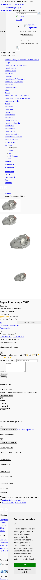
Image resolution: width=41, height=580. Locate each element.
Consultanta (5, 472)
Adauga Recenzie (7, 395)
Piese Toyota (10, 131)
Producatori (10, 177)
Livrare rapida (5, 460)
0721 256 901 (19, 4)
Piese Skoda (9, 106)
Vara (11, 153)
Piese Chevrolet (11, 120)
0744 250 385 (6, 4)
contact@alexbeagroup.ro (13, 500)
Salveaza (4, 374)
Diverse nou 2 (10, 167)
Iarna (11, 150)
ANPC (2, 531)
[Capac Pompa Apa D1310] (10, 212)
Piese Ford (9, 76)
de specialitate (6, 476)
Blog (6, 180)
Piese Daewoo (10, 71)
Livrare (7, 174)
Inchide (3, 377)
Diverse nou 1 (10, 164)
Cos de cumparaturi (25, 429)
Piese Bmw (9, 84)
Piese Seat (9, 109)
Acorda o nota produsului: (11, 355)
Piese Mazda (10, 115)
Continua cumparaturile (8, 429)
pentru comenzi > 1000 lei (11, 452)
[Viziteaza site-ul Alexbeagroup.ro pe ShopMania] (6, 573)
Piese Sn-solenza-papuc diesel (17, 98)
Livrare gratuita (6, 448)
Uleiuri (7, 104)
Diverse (8, 161)
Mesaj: (3, 371)
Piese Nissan (10, 128)
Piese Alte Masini (12, 139)
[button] (30, 26)
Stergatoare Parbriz (12, 101)
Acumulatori (10, 142)
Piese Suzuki (10, 117)
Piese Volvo (9, 126)
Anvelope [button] (8, 145)
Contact (8, 183)
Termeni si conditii (7, 548)
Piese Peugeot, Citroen (14, 82)
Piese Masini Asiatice (13, 137)
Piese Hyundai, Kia (12, 123)
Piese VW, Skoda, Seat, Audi (16, 65)
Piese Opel (9, 73)
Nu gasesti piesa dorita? (10, 325)
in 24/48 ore (5, 464)
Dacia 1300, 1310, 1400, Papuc (17, 95)
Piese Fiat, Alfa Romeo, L (15, 79)
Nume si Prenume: (8, 360)
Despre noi (9, 172)
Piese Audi (9, 112)
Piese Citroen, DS (12, 134)
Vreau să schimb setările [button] (24, 571)
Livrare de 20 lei (6, 483)
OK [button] (24, 565)
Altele (7, 90)
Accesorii (8, 159)
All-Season (13, 156)
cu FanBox (4, 488)
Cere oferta (5, 328)
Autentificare (27, 35)
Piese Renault (10, 68)
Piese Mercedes (11, 87)
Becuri (7, 93)
